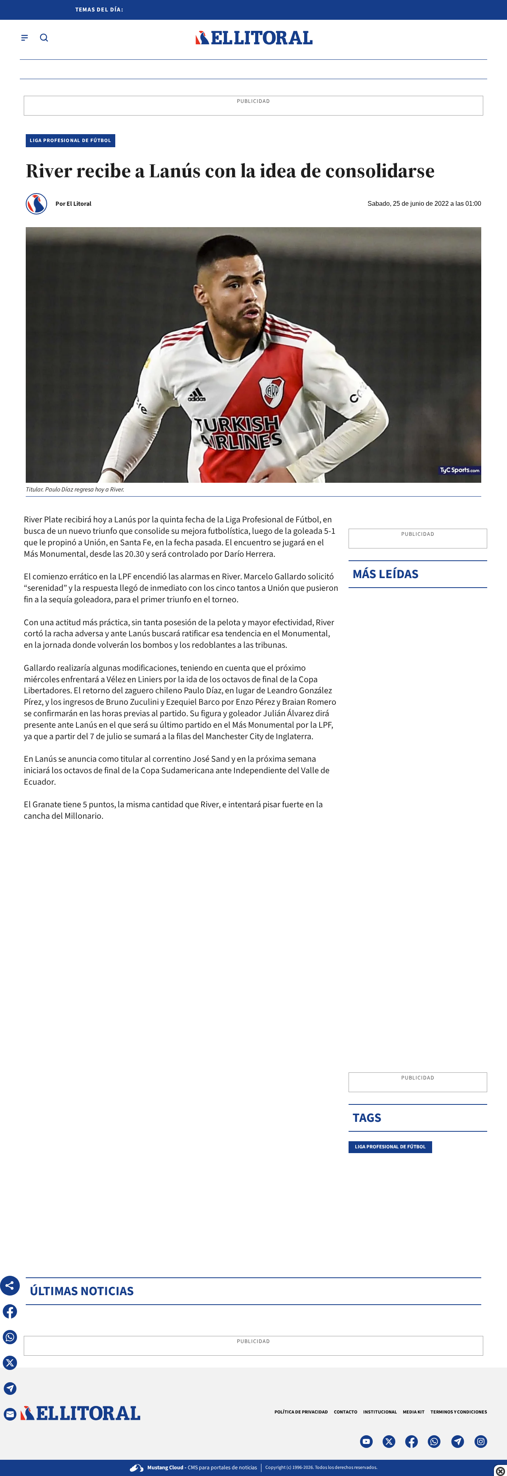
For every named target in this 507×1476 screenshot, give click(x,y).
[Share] (10, 1286)
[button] (10, 1311)
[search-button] (44, 37)
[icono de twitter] (389, 1441)
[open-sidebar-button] (24, 37)
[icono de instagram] (481, 1441)
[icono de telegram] (457, 1441)
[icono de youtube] (366, 1441)
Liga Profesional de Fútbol (390, 1146)
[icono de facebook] (411, 1441)
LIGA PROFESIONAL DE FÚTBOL (70, 140)
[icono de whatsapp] (434, 1441)
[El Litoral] (254, 38)
